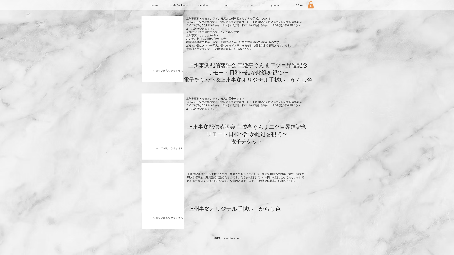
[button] (311, 4)
